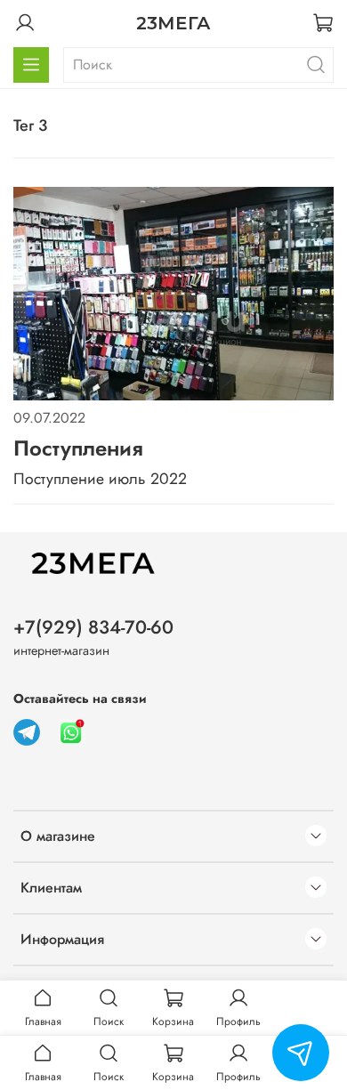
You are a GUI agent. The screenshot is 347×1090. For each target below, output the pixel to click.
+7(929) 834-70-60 (93, 627)
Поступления (78, 448)
